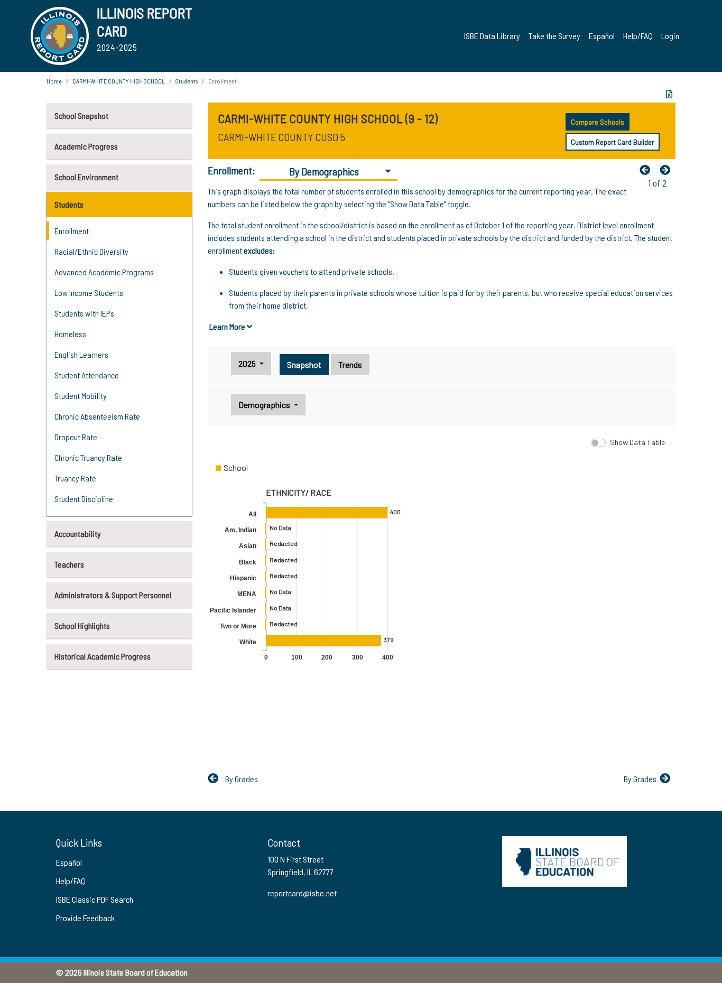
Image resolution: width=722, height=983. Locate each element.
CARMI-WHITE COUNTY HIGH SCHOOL (118, 81)
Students (69, 204)
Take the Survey (554, 36)
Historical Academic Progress (102, 656)
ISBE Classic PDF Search (94, 899)
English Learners (81, 354)
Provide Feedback (85, 918)
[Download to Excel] (669, 94)
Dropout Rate (75, 437)
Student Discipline (83, 499)
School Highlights (82, 625)
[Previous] (647, 169)
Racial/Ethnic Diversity (91, 251)
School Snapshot (81, 115)
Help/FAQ (638, 36)
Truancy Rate (75, 478)
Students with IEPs (84, 313)
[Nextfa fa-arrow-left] (667, 169)
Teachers (69, 564)
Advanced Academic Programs (104, 272)
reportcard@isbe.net (302, 893)
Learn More (228, 326)
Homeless (70, 334)
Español (602, 36)
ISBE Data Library (492, 36)
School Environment (86, 177)
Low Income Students (88, 293)
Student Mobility (80, 396)
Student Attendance (86, 375)
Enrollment (71, 231)
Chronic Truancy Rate (88, 457)
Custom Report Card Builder (612, 141)
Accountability (77, 533)
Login (670, 36)
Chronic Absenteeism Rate (97, 416)
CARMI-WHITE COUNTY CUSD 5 (281, 137)
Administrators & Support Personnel (112, 595)
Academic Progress (86, 146)
